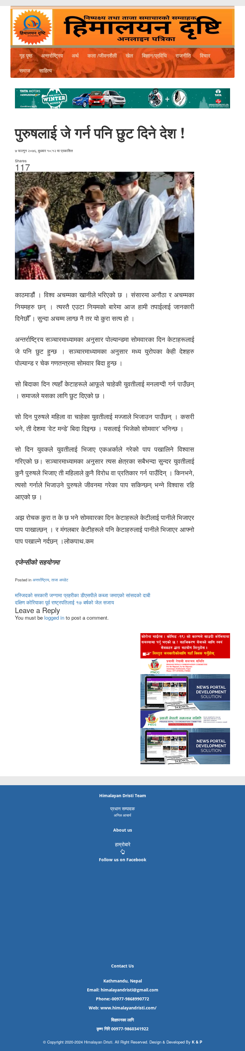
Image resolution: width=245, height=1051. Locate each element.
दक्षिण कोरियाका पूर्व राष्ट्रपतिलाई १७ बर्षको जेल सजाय (64, 602)
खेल (129, 55)
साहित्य (45, 70)
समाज (24, 70)
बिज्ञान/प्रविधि (154, 55)
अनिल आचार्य (122, 815)
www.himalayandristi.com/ (128, 1008)
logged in (54, 617)
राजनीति (183, 55)
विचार (205, 55)
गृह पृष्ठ (25, 55)
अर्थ (75, 55)
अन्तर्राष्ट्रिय (52, 55)
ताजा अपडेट (59, 580)
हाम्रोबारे (122, 844)
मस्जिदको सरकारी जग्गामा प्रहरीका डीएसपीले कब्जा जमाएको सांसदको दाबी (82, 595)
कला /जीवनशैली (102, 55)
